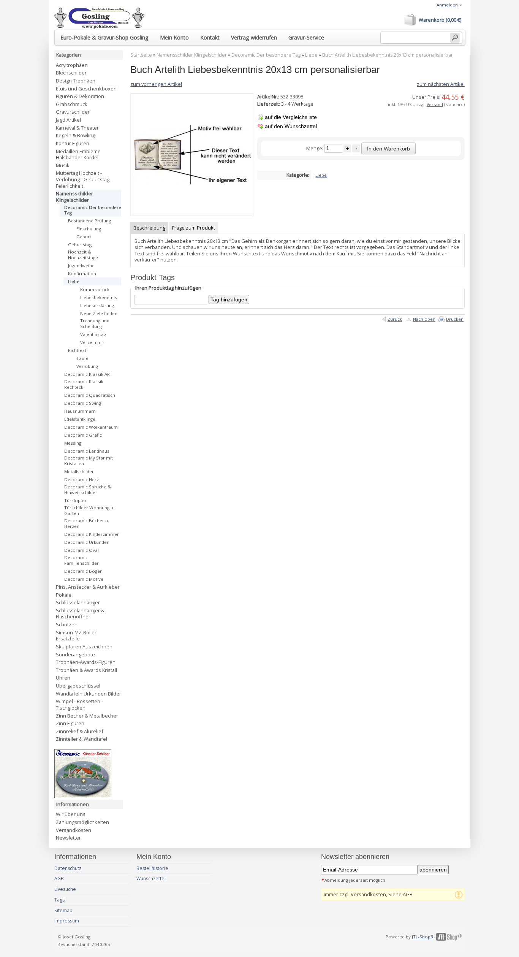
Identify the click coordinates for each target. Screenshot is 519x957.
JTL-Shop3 (422, 937)
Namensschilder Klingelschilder (192, 55)
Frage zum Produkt (193, 227)
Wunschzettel (151, 878)
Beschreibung (149, 227)
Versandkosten (73, 830)
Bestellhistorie (152, 868)
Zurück (395, 319)
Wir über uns (70, 814)
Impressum (66, 920)
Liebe (311, 55)
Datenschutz (67, 868)
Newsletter (68, 837)
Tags (59, 900)
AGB (59, 878)
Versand (435, 104)
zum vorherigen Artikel (156, 84)
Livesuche (65, 889)
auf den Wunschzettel (291, 126)
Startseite (141, 55)
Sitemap (63, 910)
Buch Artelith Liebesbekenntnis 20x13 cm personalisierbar (387, 55)
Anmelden (447, 5)
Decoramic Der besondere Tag (266, 55)
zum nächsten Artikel (441, 84)
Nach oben (424, 319)
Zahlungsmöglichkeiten (82, 822)
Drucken (455, 319)
